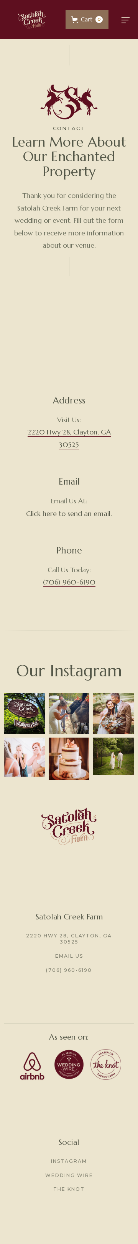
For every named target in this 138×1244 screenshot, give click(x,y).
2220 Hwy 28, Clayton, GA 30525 (69, 939)
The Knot (69, 1189)
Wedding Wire (69, 1175)
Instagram (69, 1161)
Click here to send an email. (69, 513)
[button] (87, 19)
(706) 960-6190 (69, 582)
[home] (32, 19)
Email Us (69, 956)
